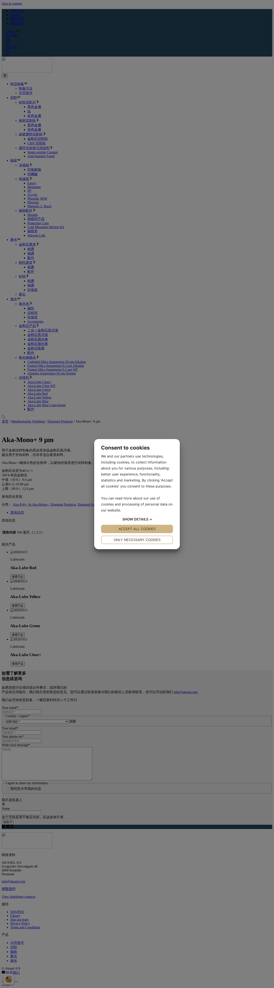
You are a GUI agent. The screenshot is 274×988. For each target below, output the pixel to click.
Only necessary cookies (137, 540)
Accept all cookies (137, 529)
